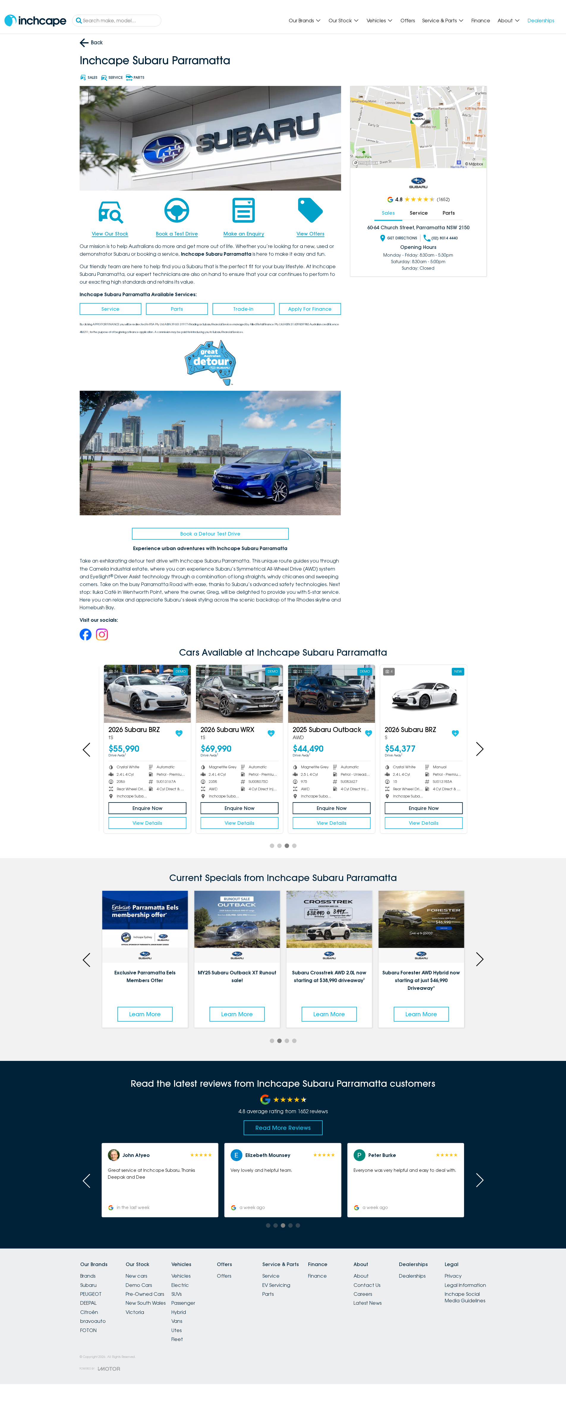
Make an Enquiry (243, 234)
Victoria (135, 1312)
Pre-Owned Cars (145, 1294)
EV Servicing (276, 1285)
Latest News (367, 1303)
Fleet (177, 1339)
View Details (145, 823)
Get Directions (402, 238)
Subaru (88, 1285)
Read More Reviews (283, 1127)
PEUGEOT (91, 1294)
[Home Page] (35, 21)
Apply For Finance (310, 309)
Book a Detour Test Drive (210, 534)
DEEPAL (88, 1303)
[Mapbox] (366, 162)
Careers (363, 1294)
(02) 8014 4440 (444, 238)
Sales (388, 213)
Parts (177, 309)
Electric (180, 1285)
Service (110, 309)
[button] (405, 1180)
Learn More (145, 1014)
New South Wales (145, 1303)
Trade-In (243, 309)
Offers (408, 20)
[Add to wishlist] (176, 733)
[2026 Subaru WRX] (236, 694)
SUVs (176, 1294)
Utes (176, 1330)
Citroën (89, 1312)
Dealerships (541, 20)
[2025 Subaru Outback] (329, 694)
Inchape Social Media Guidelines (465, 1297)
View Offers (310, 234)
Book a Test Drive (177, 234)
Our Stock (340, 20)
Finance (481, 20)
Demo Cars (139, 1285)
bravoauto (93, 1321)
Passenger (183, 1303)
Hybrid (178, 1312)
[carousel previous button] (87, 749)
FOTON (88, 1330)
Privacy (453, 1276)
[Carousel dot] (272, 846)
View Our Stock (110, 234)
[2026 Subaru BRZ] (144, 694)
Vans (176, 1321)
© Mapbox (474, 164)
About (505, 20)
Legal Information (465, 1285)
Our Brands (301, 20)
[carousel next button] (479, 749)
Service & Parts (439, 20)
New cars (136, 1276)
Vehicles (376, 20)
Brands (87, 1276)
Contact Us (367, 1285)
